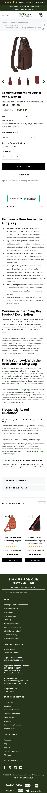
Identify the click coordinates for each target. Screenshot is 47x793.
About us (7, 740)
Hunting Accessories (12, 623)
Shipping (7, 706)
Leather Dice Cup (11, 608)
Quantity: (6, 152)
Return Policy (9, 717)
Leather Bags (9, 612)
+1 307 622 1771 (9, 691)
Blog (5, 743)
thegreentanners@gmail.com (16, 681)
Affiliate (7, 747)
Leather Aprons (10, 616)
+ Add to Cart (12, 560)
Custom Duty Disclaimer (13, 725)
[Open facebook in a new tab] (4, 767)
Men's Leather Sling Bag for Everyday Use (35, 541)
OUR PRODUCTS (11, 25)
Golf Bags (8, 620)
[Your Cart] (42, 15)
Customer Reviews (11, 710)
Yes (6, 147)
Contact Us (8, 702)
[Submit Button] (40, 593)
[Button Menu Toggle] (3, 14)
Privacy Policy (9, 728)
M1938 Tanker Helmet (12, 631)
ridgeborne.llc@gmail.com (15, 683)
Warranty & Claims (11, 751)
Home (4, 23)
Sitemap (7, 721)
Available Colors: (10, 132)
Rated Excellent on (30, 2)
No (15, 147)
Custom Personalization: (13, 143)
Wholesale (8, 755)
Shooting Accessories (13, 627)
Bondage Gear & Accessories (16, 605)
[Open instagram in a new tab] (15, 767)
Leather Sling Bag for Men (12, 541)
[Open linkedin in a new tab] (20, 767)
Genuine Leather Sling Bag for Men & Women (23, 27)
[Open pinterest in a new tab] (10, 767)
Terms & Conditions (12, 713)
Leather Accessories (19, 23)
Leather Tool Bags (11, 635)
